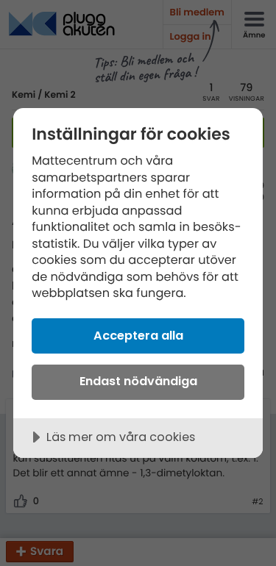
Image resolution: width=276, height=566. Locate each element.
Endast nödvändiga (138, 381)
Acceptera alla (138, 335)
